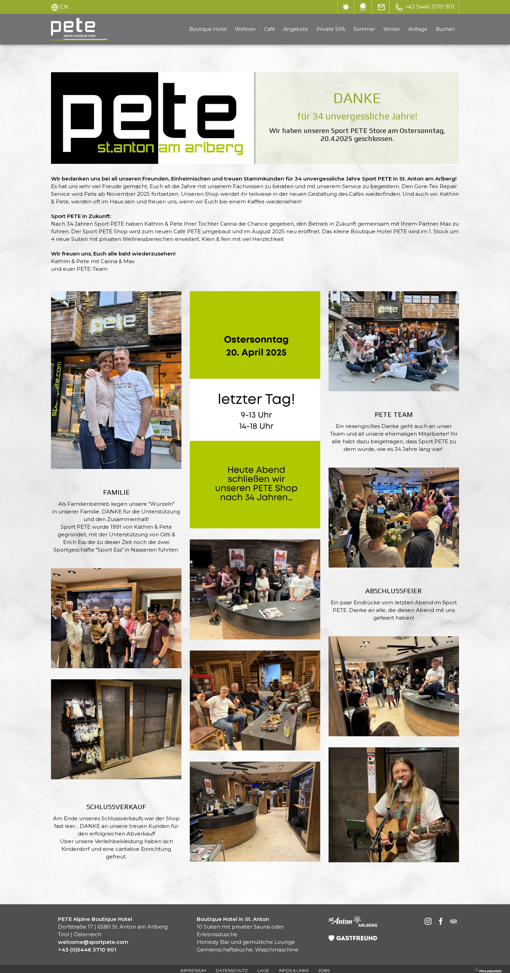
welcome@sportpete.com (93, 942)
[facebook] (441, 922)
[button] (116, 380)
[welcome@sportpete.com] (381, 7)
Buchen (445, 29)
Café (269, 29)
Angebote (295, 29)
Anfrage (417, 29)
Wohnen (245, 29)
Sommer (364, 29)
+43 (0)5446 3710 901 (87, 949)
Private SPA (330, 29)
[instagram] (428, 922)
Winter (391, 29)
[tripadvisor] (453, 922)
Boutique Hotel (208, 29)
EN (64, 6)
